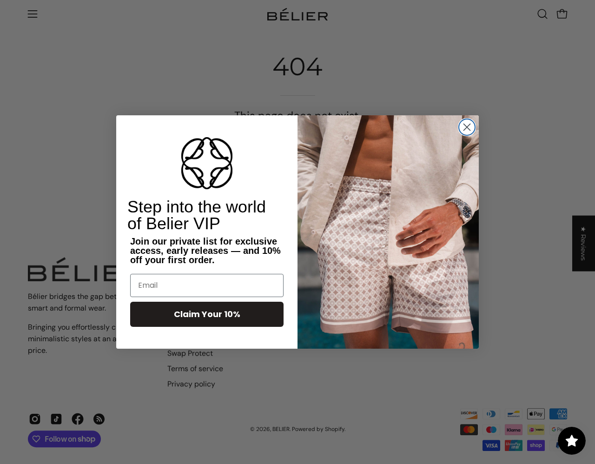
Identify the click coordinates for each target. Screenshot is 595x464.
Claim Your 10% (207, 314)
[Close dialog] (467, 127)
